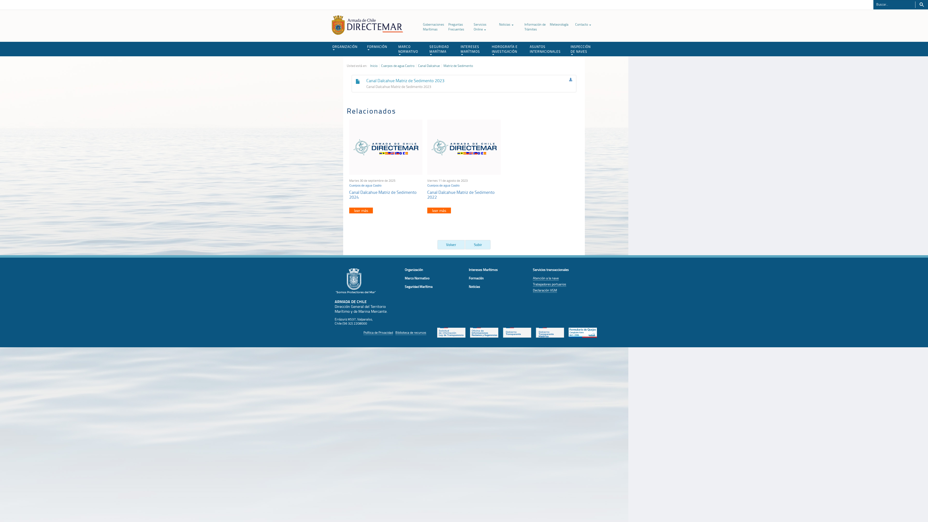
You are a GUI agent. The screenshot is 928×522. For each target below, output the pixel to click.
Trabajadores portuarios (549, 284)
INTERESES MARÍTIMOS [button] (470, 49)
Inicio (373, 66)
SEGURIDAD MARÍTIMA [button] (439, 49)
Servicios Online (480, 26)
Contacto (582, 24)
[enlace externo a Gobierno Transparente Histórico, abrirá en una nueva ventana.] (550, 332)
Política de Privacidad (378, 332)
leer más (361, 210)
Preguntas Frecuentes (456, 26)
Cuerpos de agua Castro (397, 66)
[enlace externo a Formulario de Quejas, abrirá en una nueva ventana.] (583, 332)
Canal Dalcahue (429, 66)
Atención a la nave (546, 278)
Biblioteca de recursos (410, 332)
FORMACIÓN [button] (377, 46)
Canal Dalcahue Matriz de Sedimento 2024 (383, 194)
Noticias (505, 24)
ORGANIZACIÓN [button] (344, 46)
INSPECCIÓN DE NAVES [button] (581, 49)
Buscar (921, 4)
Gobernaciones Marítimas (433, 26)
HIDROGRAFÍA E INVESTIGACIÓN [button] (505, 49)
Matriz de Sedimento (458, 66)
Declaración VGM (545, 290)
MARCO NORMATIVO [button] (408, 49)
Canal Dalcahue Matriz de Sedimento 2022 (461, 194)
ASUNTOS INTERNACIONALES (545, 49)
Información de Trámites (535, 26)
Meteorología (559, 24)
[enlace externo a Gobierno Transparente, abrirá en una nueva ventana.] (517, 332)
